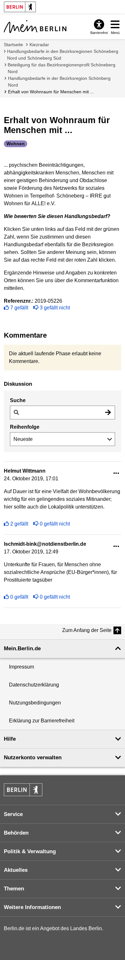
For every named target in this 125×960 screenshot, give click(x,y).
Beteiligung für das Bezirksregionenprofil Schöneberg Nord (61, 68)
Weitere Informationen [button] (32, 907)
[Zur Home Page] (35, 26)
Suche (18, 400)
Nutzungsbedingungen (35, 702)
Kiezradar (39, 44)
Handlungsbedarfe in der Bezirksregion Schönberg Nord (59, 82)
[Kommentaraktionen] (116, 473)
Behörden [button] (16, 833)
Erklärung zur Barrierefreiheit (41, 720)
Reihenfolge (24, 427)
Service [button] (13, 814)
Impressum (21, 666)
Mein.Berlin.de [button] (22, 648)
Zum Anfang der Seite (87, 630)
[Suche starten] (108, 412)
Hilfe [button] (10, 739)
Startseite (13, 44)
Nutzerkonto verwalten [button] (33, 757)
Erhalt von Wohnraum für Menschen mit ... (51, 91)
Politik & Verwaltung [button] (30, 851)
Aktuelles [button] (16, 870)
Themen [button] (14, 889)
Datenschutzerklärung (34, 684)
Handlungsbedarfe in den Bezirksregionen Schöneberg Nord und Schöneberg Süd (62, 55)
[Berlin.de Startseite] (23, 789)
